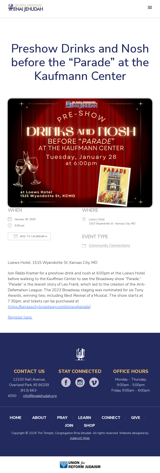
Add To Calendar (32, 236)
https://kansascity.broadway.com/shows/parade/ (49, 306)
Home (15, 417)
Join (69, 425)
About (39, 417)
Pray (62, 417)
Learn (84, 417)
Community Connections (109, 245)
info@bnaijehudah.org (40, 395)
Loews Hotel (97, 219)
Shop (89, 425)
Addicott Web (80, 438)
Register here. (20, 317)
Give (135, 417)
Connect (111, 417)
